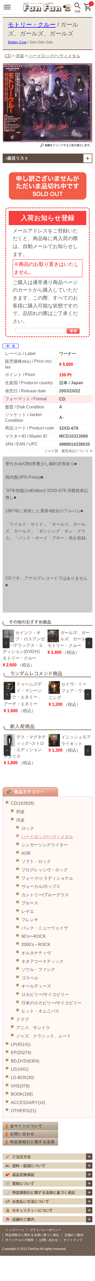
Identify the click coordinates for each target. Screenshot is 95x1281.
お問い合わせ (48, 1240)
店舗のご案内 (73, 1235)
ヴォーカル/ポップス (40, 886)
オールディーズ (36, 986)
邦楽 (20, 811)
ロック (27, 828)
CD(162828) (22, 803)
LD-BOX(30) (22, 1077)
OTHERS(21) (23, 1110)
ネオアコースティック (42, 961)
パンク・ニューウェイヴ (44, 928)
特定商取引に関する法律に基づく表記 (32, 1235)
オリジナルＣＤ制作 (19, 1240)
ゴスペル (29, 978)
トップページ (14, 1230)
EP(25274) (21, 1052)
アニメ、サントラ (33, 1027)
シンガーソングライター (44, 845)
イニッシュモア (76, 737)
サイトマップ (72, 1240)
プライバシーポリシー (45, 1230)
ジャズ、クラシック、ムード (43, 1036)
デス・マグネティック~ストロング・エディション (25, 743)
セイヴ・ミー (74, 684)
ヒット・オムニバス (40, 1011)
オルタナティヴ (36, 953)
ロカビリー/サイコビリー (45, 994)
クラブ (22, 1019)
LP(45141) (21, 1044)
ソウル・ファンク (38, 969)
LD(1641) (19, 1069)
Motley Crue (17, 42)
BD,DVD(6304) (25, 1061)
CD (8, 56)
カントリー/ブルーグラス (45, 895)
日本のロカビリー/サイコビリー (51, 1003)
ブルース (29, 903)
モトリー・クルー (32, 24)
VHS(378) (20, 1086)
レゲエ (27, 911)
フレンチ (29, 920)
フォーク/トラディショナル (47, 878)
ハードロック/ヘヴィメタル (47, 836)
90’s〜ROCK (33, 936)
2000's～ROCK (35, 944)
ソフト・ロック (36, 861)
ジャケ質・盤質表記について (66, 451)
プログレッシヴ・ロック (44, 870)
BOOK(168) (22, 1094)
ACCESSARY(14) (28, 1102)
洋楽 (20, 820)
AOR (26, 853)
